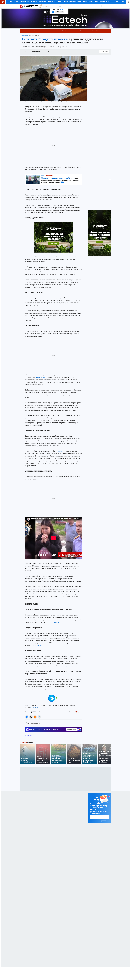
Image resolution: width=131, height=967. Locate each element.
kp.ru (79, 712)
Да (53, 11)
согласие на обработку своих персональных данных (98, 820)
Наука (91, 2)
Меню (2, 2)
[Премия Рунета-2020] (43, 6)
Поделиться (105, 51)
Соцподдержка (82, 2)
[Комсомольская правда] (29, 6)
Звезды (65, 2)
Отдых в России (69, 30)
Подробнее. (38, 645)
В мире (59, 2)
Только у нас (37, 30)
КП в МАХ (61, 30)
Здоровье (72, 2)
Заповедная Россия (80, 30)
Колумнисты (104, 2)
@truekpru (34, 707)
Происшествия (91, 30)
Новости (30, 30)
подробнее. (56, 622)
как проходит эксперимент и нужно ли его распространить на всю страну (60, 180)
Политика (34, 2)
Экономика (51, 2)
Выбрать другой (59, 11)
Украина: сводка (53, 30)
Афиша (98, 30)
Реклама (97, 6)
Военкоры (44, 30)
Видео (16, 2)
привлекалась (40, 377)
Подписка (106, 6)
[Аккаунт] (128, 2)
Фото (10, 2)
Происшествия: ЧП (35, 723)
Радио (90, 6)
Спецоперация (24, 2)
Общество (42, 2)
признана (60, 451)
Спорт (96, 2)
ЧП (28, 723)
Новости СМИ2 (29, 735)
